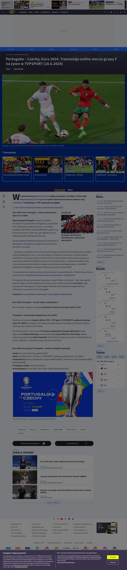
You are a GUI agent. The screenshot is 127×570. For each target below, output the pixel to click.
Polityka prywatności (21, 567)
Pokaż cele (113, 562)
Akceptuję (113, 557)
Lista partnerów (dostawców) (65, 562)
